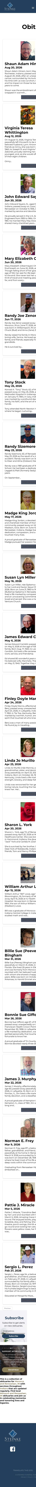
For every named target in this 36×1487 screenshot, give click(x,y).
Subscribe (13, 1336)
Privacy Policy (27, 1477)
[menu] (33, 8)
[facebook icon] (12, 1449)
